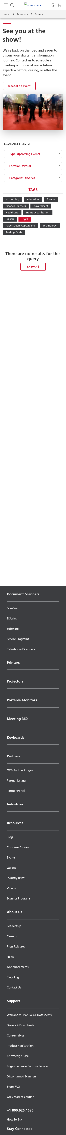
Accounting (12, 199)
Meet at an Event (19, 86)
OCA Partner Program (21, 770)
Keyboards (15, 737)
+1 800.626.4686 (20, 1110)
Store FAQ (13, 1086)
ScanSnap (13, 608)
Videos (11, 888)
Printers (13, 662)
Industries (15, 804)
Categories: (22, 178)
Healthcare (12, 212)
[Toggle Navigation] (6, 4)
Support (13, 1001)
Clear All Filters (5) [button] (17, 143)
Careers (12, 936)
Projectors (15, 681)
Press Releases (16, 946)
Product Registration (20, 1045)
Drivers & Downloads (20, 1025)
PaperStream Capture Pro (20, 225)
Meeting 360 (17, 719)
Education (33, 199)
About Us (14, 912)
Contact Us (14, 987)
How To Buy (15, 1119)
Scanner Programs (18, 898)
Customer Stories (18, 847)
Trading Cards (14, 232)
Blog (10, 837)
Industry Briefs (16, 878)
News (10, 956)
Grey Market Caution (20, 1097)
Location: (20, 166)
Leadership (14, 926)
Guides (11, 867)
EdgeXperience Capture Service (27, 1066)
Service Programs (18, 639)
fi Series (12, 618)
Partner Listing (16, 780)
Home (6, 14)
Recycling (13, 977)
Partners (14, 756)
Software (13, 628)
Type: (24, 154)
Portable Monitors (22, 700)
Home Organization (37, 212)
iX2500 (10, 219)
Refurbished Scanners (21, 649)
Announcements (18, 967)
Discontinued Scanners (21, 1076)
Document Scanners (23, 594)
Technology (49, 225)
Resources (22, 14)
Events (11, 857)
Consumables (15, 1035)
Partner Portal (16, 791)
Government (41, 206)
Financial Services (16, 206)
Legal (25, 219)
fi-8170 (51, 199)
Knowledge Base (18, 1056)
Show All (33, 267)
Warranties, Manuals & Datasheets (29, 1015)
